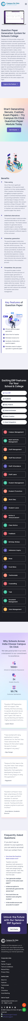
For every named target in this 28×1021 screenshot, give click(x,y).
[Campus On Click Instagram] (10, 1007)
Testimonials (5, 985)
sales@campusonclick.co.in (9, 1001)
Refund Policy (5, 969)
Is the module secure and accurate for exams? (14, 904)
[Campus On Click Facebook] (4, 1007)
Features (4, 982)
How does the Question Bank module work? (13, 857)
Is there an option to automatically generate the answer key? (15, 889)
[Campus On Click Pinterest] (15, 1007)
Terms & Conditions (7, 967)
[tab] (14, 393)
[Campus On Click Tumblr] (12, 1007)
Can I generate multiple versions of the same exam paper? (14, 881)
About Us (4, 980)
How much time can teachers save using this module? (13, 897)
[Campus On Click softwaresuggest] (9, 1014)
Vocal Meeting (5, 993)
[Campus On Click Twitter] (2, 1007)
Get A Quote (14, 929)
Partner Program (6, 964)
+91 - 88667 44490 (6, 1003)
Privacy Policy (5, 972)
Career (3, 961)
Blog (2, 988)
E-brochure (4, 990)
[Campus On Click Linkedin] (7, 1007)
